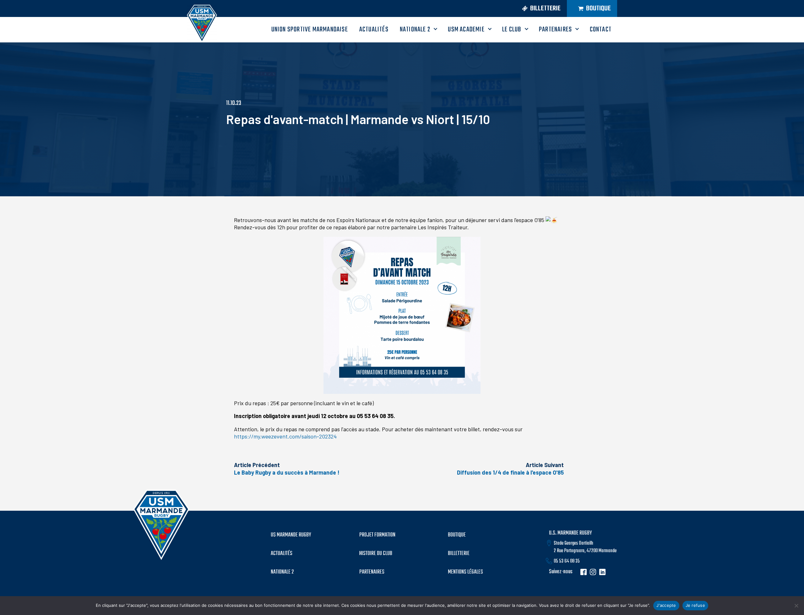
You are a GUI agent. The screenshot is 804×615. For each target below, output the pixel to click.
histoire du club (375, 554)
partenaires (371, 572)
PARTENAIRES (555, 29)
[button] (539, 8)
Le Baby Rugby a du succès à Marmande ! (287, 472)
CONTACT (600, 29)
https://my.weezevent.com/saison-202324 (285, 436)
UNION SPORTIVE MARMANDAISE (309, 29)
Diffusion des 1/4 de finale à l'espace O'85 (510, 472)
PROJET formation (377, 535)
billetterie (459, 554)
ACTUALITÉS (373, 29)
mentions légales (465, 572)
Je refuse (695, 605)
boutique (457, 535)
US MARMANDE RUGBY (291, 535)
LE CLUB (511, 29)
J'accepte (666, 605)
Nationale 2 (415, 29)
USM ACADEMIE (466, 29)
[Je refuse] (796, 605)
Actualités (281, 554)
